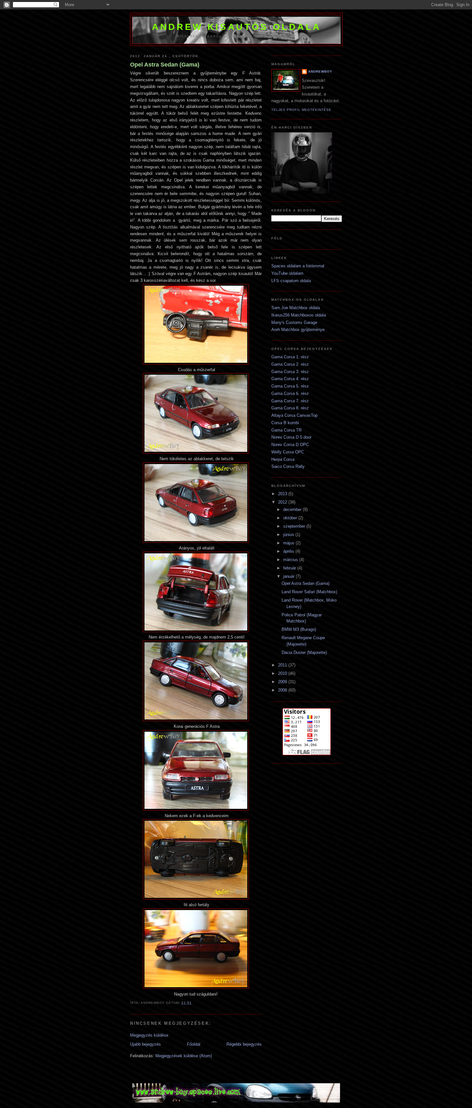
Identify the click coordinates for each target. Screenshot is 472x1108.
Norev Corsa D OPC (290, 444)
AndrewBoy (320, 71)
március (291, 559)
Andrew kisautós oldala (236, 27)
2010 (283, 673)
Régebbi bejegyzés (244, 1044)
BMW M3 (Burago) (299, 629)
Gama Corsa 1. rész (290, 356)
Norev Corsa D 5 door (291, 437)
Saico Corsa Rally (288, 466)
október (290, 517)
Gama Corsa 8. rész (290, 408)
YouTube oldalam (287, 273)
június (289, 534)
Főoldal (193, 1044)
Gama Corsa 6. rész (290, 393)
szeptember (294, 526)
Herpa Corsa (282, 459)
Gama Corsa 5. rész (290, 386)
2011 (283, 665)
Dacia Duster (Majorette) (304, 652)
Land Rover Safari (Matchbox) (309, 591)
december (293, 509)
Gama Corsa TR (286, 430)
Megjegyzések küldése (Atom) (183, 1055)
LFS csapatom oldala (291, 280)
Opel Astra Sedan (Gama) (164, 64)
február (290, 568)
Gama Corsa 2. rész (290, 364)
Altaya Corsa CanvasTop (294, 415)
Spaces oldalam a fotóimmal (297, 266)
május (289, 543)
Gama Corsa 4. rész (290, 378)
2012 (283, 502)
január (289, 576)
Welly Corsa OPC (287, 452)
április (289, 551)
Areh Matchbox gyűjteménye (298, 329)
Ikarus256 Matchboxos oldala (298, 315)
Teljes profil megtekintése (301, 110)
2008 (283, 690)
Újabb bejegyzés (145, 1044)
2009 (283, 681)
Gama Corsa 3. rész (290, 371)
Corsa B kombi (285, 422)
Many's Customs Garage (294, 322)
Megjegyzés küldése (149, 1035)
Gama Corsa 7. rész (290, 400)
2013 (283, 493)
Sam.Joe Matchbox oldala (295, 307)
